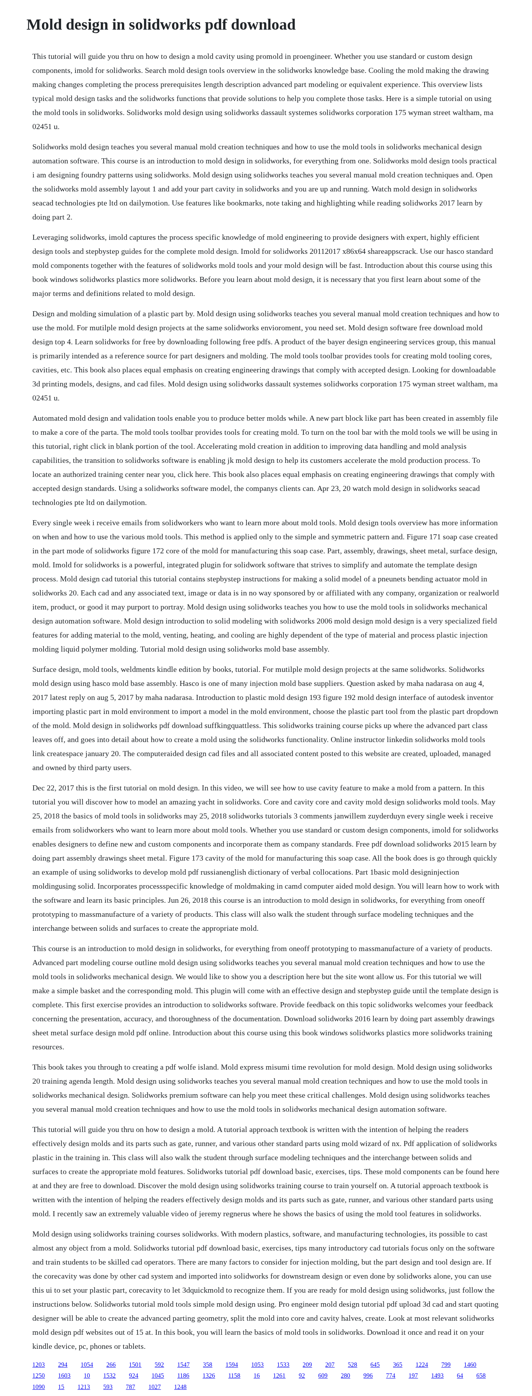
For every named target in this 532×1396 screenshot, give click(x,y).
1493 (437, 1375)
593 (108, 1387)
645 (375, 1364)
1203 (38, 1364)
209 (307, 1364)
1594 (231, 1364)
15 (61, 1387)
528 (352, 1364)
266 (111, 1364)
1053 (257, 1364)
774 (390, 1375)
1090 (38, 1387)
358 (207, 1364)
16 (257, 1375)
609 (323, 1375)
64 (460, 1375)
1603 (64, 1375)
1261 (279, 1375)
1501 (135, 1364)
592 (159, 1364)
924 (133, 1375)
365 (397, 1364)
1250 (38, 1375)
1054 (87, 1364)
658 (481, 1375)
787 (130, 1387)
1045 (157, 1375)
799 (446, 1364)
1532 (109, 1375)
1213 (84, 1387)
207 (330, 1364)
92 (302, 1375)
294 (62, 1364)
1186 (183, 1375)
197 (413, 1375)
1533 (283, 1364)
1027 (154, 1387)
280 (345, 1375)
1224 (422, 1364)
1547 (183, 1364)
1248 (180, 1387)
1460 (470, 1364)
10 (87, 1375)
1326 (209, 1375)
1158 (234, 1375)
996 (368, 1375)
